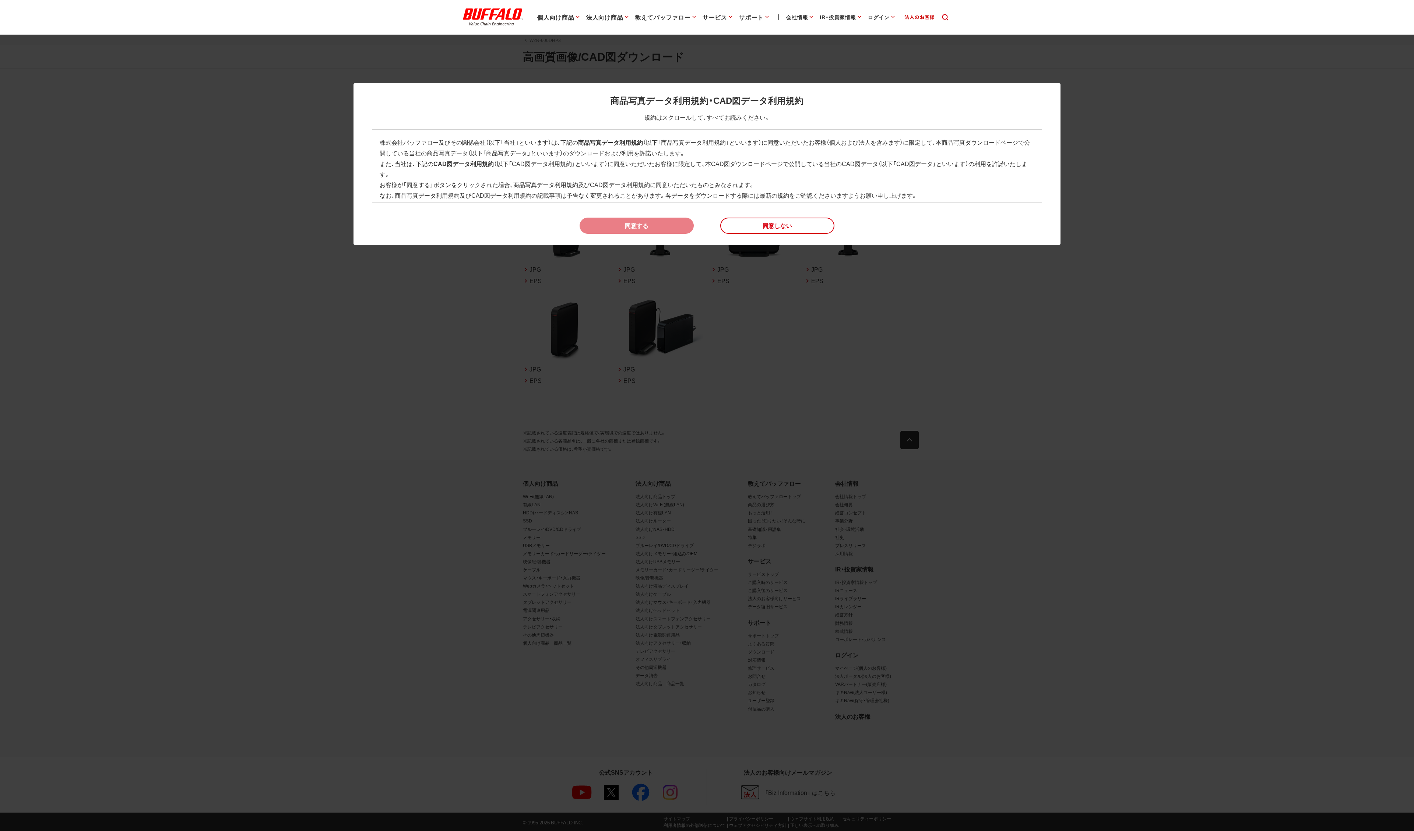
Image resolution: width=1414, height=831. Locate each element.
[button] (777, 226)
